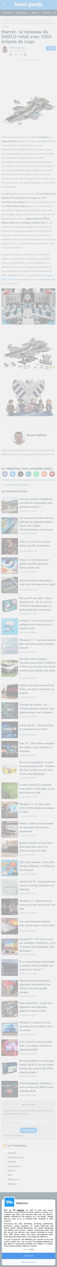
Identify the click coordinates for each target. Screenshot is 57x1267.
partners (20, 1210)
